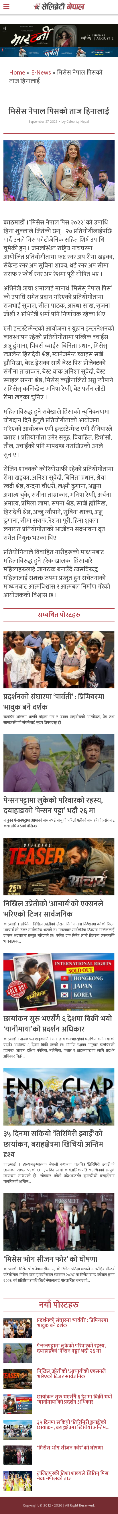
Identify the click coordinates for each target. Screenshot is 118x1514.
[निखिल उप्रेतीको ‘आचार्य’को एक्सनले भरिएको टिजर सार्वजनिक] (20, 1379)
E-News (41, 72)
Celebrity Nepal (77, 122)
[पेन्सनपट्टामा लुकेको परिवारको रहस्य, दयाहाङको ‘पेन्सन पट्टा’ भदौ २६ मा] (20, 1353)
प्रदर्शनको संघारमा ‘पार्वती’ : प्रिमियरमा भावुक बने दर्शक (53, 702)
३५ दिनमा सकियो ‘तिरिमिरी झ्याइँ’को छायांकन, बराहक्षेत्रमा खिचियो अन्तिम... (73, 1425)
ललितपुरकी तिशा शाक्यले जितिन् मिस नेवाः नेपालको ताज (73, 1476)
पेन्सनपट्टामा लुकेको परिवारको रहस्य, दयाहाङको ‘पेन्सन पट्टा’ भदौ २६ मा (53, 805)
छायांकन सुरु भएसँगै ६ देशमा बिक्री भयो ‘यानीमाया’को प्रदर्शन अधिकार (57, 1024)
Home (17, 72)
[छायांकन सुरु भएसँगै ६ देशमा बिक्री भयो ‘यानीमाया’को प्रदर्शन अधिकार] (20, 1404)
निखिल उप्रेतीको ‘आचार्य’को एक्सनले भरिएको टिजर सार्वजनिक (53, 909)
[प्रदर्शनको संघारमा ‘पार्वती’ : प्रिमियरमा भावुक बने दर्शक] (20, 1328)
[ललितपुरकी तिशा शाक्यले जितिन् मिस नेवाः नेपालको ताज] (20, 1481)
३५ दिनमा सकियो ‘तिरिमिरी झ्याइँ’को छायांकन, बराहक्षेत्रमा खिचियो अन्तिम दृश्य (53, 1144)
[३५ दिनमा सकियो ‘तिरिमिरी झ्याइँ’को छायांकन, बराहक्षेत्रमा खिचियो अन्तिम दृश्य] (20, 1430)
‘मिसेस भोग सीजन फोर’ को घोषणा (50, 1259)
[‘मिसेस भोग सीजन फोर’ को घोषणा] (20, 1455)
